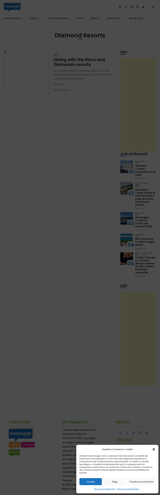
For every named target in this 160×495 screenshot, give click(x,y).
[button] (153, 449)
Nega (115, 481)
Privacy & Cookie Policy (105, 489)
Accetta (91, 481)
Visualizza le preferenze (141, 481)
